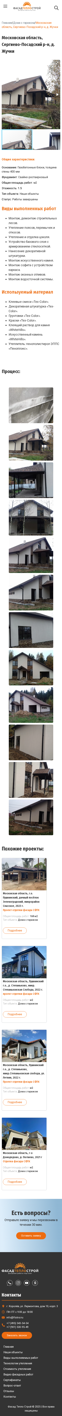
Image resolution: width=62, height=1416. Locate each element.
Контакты (9, 1396)
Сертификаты (12, 1380)
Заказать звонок (17, 1335)
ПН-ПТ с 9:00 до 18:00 (20, 1312)
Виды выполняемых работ (20, 1357)
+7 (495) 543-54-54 (17, 1323)
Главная (7, 22)
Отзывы (8, 1391)
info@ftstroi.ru (15, 1317)
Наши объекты (13, 1352)
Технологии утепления (17, 1363)
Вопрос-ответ (12, 1385)
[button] (57, 63)
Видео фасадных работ (18, 1374)
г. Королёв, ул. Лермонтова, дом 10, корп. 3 (32, 1306)
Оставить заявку (31, 1235)
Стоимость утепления (17, 1369)
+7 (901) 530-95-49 (17, 1327)
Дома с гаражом (23, 22)
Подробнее (15, 930)
